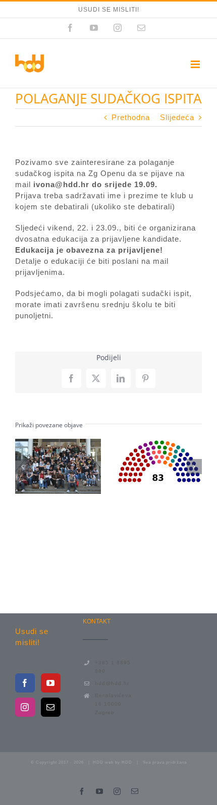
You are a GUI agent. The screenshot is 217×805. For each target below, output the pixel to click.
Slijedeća (177, 117)
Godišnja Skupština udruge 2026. (140, 461)
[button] (22, 466)
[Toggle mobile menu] (196, 64)
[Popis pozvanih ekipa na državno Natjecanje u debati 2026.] (58, 466)
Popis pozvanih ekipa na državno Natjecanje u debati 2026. (39, 466)
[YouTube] (51, 683)
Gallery (76, 466)
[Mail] (51, 707)
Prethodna (131, 117)
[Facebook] (25, 683)
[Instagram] (25, 707)
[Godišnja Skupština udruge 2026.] (159, 461)
